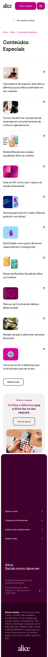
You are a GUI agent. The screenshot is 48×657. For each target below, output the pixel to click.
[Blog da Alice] (7, 7)
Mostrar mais (13, 382)
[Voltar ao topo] (39, 591)
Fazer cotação (25, 6)
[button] (24, 513)
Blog (13, 32)
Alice (5, 32)
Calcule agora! (24, 421)
